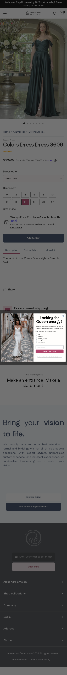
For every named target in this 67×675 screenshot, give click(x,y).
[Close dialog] (64, 315)
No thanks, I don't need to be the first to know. (49, 357)
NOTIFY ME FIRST (49, 351)
